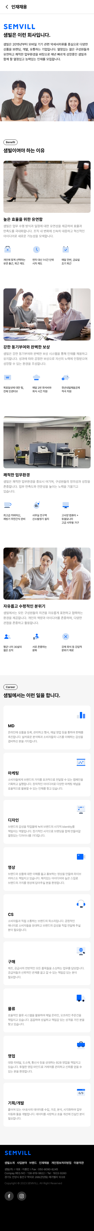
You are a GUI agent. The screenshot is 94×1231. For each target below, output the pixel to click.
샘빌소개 (10, 1163)
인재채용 (44, 1163)
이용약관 (79, 1163)
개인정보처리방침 (61, 1163)
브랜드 (33, 1163)
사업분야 (22, 1163)
